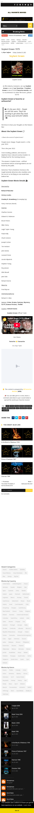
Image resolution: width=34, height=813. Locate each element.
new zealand (6, 611)
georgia (19, 625)
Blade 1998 (15, 731)
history (20, 680)
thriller (12, 43)
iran (24, 621)
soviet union (14, 659)
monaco (18, 642)
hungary (13, 608)
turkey (21, 611)
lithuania (20, 628)
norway (19, 597)
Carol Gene (10, 793)
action (4, 673)
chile (27, 604)
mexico (12, 597)
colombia (5, 618)
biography (5, 680)
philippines (26, 642)
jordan (4, 652)
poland (26, 597)
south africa (14, 618)
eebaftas (22, 569)
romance (11, 673)
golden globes (26, 35)
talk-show (5, 694)
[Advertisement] (17, 546)
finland (5, 614)
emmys (10, 576)
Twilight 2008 (16, 706)
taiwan (27, 632)
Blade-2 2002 (16, 723)
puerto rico (6, 645)
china (17, 590)
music (10, 684)
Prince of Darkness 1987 (9, 35)
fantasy (19, 40)
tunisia (5, 635)
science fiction (5, 43)
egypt (9, 639)
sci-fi (29, 41)
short (12, 691)
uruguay (17, 621)
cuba (4, 639)
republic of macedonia (9, 632)
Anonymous (10, 780)
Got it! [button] (17, 810)
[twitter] (25, 4)
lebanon (5, 625)
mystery (14, 41)
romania (11, 614)
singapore (5, 659)
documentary (13, 687)
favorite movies (5, 41)
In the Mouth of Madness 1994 (10, 442)
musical (5, 687)
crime (7, 40)
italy (25, 587)
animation (22, 687)
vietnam (5, 663)
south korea (6, 601)
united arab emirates (22, 614)
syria (27, 659)
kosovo (24, 639)
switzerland (15, 601)
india (28, 618)
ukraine (11, 621)
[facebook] (14, 4)
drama (13, 40)
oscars (5, 569)
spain (4, 590)
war (25, 680)
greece (14, 611)
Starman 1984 (5, 476)
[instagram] (17, 4)
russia (22, 601)
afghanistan (6, 649)
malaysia (11, 642)
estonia (28, 649)
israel (10, 604)
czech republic (19, 604)
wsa (4, 576)
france (26, 584)
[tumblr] (22, 4)
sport (16, 684)
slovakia (5, 628)
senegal (20, 632)
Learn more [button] (27, 805)
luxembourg (22, 608)
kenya (19, 652)
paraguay (12, 656)
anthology (5, 691)
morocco (28, 628)
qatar (4, 621)
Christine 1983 (16, 768)
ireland (5, 594)
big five (16, 576)
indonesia (16, 639)
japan (10, 594)
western (22, 684)
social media (20, 691)
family (4, 684)
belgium (19, 587)
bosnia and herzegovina (24, 635)
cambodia (12, 628)
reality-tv (28, 691)
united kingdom (17, 584)
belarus (14, 649)
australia (10, 590)
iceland (22, 618)
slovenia (14, 645)
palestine (5, 656)
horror (25, 673)
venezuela (12, 635)
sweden (24, 590)
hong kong (6, 608)
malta (26, 625)
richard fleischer (22, 41)
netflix (29, 687)
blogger (29, 490)
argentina (5, 597)
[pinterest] (20, 4)
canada (12, 587)
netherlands (26, 594)
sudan (22, 659)
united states (19, 43)
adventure (5, 677)
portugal (12, 625)
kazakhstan (12, 652)
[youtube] (28, 4)
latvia (4, 642)
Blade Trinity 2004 (17, 714)
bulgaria (28, 611)
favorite (24, 40)
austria (5, 604)
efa (26, 573)
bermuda (21, 649)
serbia (29, 656)
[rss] (31, 4)
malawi (25, 652)
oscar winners (7, 573)
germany (5, 587)
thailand (21, 645)
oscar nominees (17, 573)
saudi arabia (21, 656)
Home (3, 40)
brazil (28, 601)
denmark (17, 594)
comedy (18, 670)
